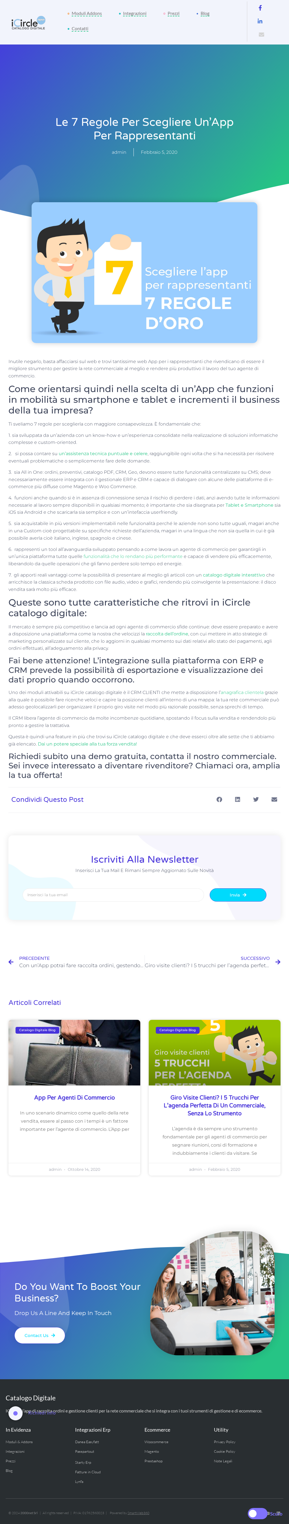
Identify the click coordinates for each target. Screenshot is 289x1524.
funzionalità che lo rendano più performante (133, 556)
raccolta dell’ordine (167, 634)
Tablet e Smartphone (249, 505)
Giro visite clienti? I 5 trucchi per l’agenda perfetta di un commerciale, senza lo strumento (215, 1105)
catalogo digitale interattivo (234, 575)
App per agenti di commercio (74, 1097)
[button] (219, 799)
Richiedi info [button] (42, 1412)
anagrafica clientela (242, 692)
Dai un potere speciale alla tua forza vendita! (87, 744)
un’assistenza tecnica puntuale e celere (103, 453)
